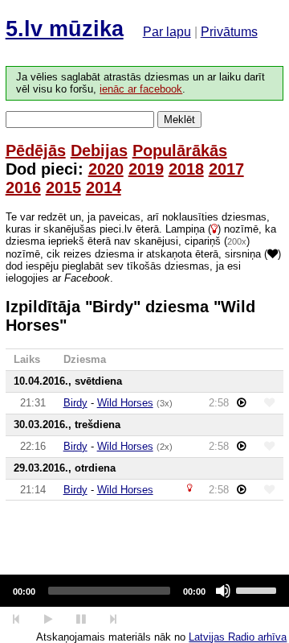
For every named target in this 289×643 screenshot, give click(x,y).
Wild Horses (125, 403)
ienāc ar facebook (141, 89)
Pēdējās (36, 150)
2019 (146, 169)
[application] (144, 591)
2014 (103, 187)
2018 (186, 169)
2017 (226, 169)
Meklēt (179, 119)
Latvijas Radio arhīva (238, 637)
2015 (63, 187)
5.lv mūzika (65, 29)
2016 (23, 187)
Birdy (75, 403)
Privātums (229, 32)
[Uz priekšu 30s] (114, 619)
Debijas (99, 150)
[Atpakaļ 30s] (16, 619)
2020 (106, 169)
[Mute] (223, 591)
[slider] (258, 589)
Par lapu (167, 32)
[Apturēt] (48, 619)
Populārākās (179, 150)
